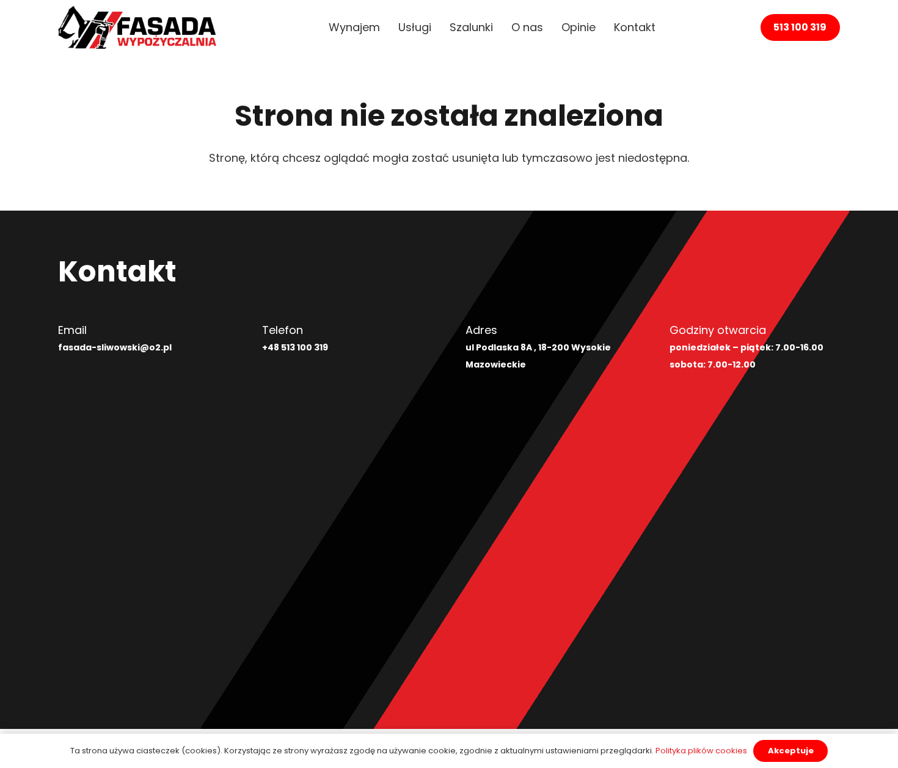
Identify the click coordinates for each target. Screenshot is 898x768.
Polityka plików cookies (701, 750)
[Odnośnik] (137, 27)
